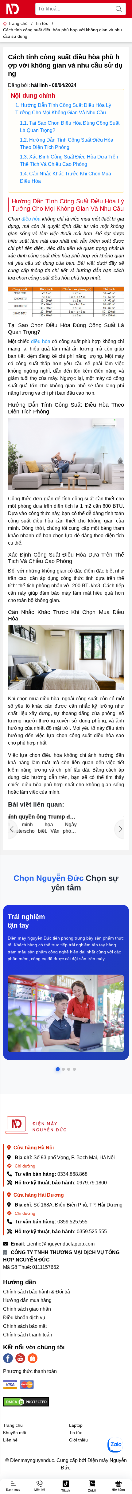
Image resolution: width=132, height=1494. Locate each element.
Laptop (76, 1425)
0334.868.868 (72, 1174)
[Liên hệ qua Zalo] (115, 1445)
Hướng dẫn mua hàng (27, 1300)
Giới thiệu (78, 1439)
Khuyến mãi (14, 1432)
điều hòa (31, 218)
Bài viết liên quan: (36, 804)
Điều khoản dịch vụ (24, 1317)
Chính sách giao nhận (27, 1309)
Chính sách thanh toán (27, 1334)
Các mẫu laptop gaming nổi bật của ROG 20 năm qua (85, 817)
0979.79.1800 (92, 1182)
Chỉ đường (24, 1166)
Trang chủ (18, 23)
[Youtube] (20, 1358)
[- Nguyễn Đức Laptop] (12, 9)
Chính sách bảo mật (25, 1326)
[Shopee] (32, 1358)
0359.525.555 (72, 1221)
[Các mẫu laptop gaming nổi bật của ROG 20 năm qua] (27, 826)
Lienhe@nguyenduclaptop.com (60, 1243)
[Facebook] (8, 1358)
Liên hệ (10, 1439)
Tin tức (75, 1432)
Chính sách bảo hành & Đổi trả (36, 1291)
